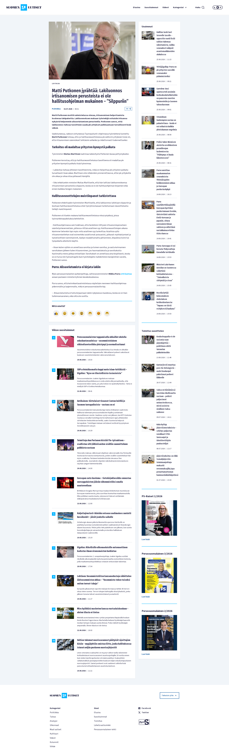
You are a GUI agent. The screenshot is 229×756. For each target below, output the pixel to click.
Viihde (52, 746)
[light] (220, 7)
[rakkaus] (98, 313)
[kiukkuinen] (81, 313)
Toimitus (98, 721)
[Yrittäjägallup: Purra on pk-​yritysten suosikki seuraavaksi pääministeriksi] (148, 74)
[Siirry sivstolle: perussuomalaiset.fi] (158, 722)
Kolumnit (54, 742)
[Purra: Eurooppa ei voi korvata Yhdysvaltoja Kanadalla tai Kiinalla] (148, 251)
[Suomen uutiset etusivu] (24, 7)
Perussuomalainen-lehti (105, 729)
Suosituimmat (151, 7)
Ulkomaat (54, 725)
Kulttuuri (54, 733)
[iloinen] (64, 313)
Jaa (127, 109)
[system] (217, 7)
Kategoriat (178, 7)
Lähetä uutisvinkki (102, 725)
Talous (53, 716)
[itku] (73, 313)
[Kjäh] (107, 313)
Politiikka (56, 109)
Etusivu (136, 7)
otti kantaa (126, 273)
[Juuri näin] (56, 313)
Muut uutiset (55, 729)
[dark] (214, 7)
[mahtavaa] (90, 313)
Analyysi (53, 721)
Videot (165, 7)
